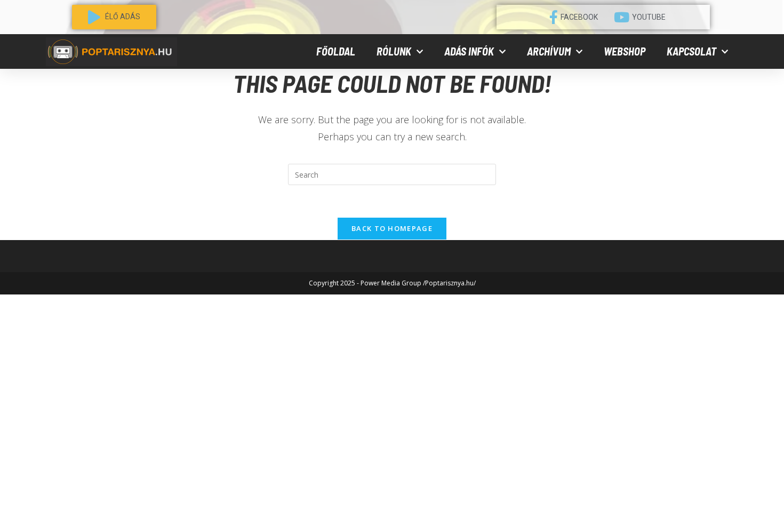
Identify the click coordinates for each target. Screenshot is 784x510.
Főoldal (335, 51)
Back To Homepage (392, 228)
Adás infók (469, 51)
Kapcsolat (691, 51)
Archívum (549, 51)
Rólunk (394, 51)
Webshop (624, 51)
